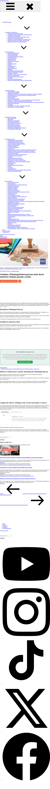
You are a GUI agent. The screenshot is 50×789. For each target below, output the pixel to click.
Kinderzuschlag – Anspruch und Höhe (16, 107)
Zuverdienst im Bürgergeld (13, 147)
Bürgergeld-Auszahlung (13, 54)
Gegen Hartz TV (6, 232)
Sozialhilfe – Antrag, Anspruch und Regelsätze (17, 74)
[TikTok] (26, 683)
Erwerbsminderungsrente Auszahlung (15, 56)
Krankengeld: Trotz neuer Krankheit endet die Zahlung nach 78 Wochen (16, 467)
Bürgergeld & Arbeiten (10, 139)
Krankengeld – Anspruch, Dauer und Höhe (17, 160)
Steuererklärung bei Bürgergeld (14, 225)
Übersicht (10, 62)
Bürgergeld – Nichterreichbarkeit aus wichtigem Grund (19, 39)
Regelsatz (10, 65)
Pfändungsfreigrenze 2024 (13, 219)
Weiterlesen (2, 462)
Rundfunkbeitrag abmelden (13, 202)
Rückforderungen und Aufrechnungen (16, 76)
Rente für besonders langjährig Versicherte (16, 143)
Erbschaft (10, 223)
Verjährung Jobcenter (12, 57)
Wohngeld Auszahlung (12, 188)
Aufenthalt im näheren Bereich (14, 35)
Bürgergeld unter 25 (12, 66)
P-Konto (9, 217)
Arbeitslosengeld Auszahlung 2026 (15, 141)
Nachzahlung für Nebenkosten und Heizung (17, 127)
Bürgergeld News (3, 236)
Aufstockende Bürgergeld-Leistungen (15, 165)
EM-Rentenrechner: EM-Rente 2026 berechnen (17, 227)
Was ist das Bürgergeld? (13, 55)
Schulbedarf (10, 104)
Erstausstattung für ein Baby (13, 91)
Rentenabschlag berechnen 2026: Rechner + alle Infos (19, 214)
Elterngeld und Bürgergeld (13, 103)
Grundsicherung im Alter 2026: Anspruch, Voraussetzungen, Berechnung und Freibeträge (26, 201)
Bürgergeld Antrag (11, 60)
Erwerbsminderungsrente (13, 153)
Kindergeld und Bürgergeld (13, 98)
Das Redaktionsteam (7, 528)
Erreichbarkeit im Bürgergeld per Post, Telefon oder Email (20, 34)
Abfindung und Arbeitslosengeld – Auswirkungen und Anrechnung (21, 152)
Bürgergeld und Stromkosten (14, 120)
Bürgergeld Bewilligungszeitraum (15, 79)
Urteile (1, 235)
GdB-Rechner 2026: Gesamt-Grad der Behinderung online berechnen (22, 221)
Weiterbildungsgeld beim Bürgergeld (15, 140)
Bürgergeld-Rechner (12, 59)
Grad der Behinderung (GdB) (14, 195)
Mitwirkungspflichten (12, 197)
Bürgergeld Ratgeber (7, 22)
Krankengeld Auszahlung (13, 187)
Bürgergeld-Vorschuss (12, 68)
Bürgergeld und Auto (12, 222)
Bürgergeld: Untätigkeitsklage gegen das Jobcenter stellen (20, 80)
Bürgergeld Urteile (6, 230)
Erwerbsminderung (12, 168)
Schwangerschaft (11, 97)
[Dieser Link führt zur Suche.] (7, 234)
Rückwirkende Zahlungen (13, 204)
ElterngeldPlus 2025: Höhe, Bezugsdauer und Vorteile (19, 105)
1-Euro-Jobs (10, 167)
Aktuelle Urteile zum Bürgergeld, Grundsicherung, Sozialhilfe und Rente (20, 267)
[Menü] (20, 6)
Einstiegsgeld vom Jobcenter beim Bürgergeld (17, 154)
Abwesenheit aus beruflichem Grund (15, 38)
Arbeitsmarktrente (11, 194)
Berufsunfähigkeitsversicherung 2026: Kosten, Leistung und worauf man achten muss (25, 220)
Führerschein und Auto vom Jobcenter (16, 159)
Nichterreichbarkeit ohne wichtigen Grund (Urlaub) (18, 40)
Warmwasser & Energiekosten (14, 125)
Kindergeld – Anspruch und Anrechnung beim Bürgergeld (20, 101)
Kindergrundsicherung (12, 96)
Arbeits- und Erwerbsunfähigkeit (14, 171)
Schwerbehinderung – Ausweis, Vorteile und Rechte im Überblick (21, 228)
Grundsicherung (11, 67)
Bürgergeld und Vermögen (13, 61)
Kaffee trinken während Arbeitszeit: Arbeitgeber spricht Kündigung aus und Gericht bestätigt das (21, 457)
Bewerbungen (11, 164)
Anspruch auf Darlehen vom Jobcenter (16, 200)
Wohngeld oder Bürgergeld (13, 121)
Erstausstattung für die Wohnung (14, 123)
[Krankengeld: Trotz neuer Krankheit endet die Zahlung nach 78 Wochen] (15, 464)
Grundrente (10, 78)
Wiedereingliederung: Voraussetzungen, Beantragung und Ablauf (21, 151)
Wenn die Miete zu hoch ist (13, 124)
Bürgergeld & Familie (9, 90)
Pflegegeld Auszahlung (12, 193)
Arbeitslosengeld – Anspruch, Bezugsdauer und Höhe (19, 161)
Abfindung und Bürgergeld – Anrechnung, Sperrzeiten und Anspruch (22, 149)
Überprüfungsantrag (12, 206)
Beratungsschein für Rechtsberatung (15, 208)
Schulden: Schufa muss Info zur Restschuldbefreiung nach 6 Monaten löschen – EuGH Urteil (20, 368)
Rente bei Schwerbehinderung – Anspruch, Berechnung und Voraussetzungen (24, 99)
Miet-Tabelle (10, 119)
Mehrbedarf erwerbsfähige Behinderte (15, 70)
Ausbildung (10, 156)
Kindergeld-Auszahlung (13, 189)
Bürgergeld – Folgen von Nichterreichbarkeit (17, 41)
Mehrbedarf (10, 69)
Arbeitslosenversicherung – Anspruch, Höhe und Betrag (19, 169)
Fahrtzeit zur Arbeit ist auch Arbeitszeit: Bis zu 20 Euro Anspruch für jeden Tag (17, 478)
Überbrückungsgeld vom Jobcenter (15, 155)
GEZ (9, 213)
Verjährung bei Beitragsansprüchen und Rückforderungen (20, 210)
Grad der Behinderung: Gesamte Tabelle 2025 (17, 196)
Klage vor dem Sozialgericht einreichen (16, 207)
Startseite (2, 267)
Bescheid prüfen (3, 237)
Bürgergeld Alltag (9, 181)
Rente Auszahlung (11, 183)
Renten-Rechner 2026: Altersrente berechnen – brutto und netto (21, 215)
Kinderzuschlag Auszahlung (13, 92)
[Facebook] (26, 780)
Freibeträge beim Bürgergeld (14, 145)
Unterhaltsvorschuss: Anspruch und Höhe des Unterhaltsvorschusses (22, 95)
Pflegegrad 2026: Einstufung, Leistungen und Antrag (19, 191)
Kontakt (4, 524)
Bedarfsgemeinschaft (12, 63)
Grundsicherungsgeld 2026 (13, 53)
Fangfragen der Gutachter (13, 182)
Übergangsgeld (11, 148)
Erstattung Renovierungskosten (14, 126)
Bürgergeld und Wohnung (10, 117)
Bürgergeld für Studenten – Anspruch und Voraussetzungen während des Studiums (25, 94)
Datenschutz (5, 526)
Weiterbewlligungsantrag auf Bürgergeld (16, 203)
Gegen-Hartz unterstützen (25, 362)
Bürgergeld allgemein (9, 51)
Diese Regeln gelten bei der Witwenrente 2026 (17, 184)
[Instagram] (26, 635)
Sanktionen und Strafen (12, 73)
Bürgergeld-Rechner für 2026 (14, 226)
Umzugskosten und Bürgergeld (14, 129)
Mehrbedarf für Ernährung (13, 212)
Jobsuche (10, 166)
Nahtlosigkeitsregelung (12, 146)
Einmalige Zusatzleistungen (13, 75)
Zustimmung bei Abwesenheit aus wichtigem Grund (18, 37)
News (4, 229)
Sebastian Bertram (15, 271)
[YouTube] (26, 587)
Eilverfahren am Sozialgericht (14, 190)
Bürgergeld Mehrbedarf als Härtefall (15, 72)
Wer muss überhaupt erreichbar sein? (15, 33)
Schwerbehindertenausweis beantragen (16, 142)
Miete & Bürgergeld (12, 118)
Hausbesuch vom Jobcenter (13, 209)
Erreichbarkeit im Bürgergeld (11, 32)
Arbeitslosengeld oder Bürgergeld (15, 158)
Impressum (5, 527)
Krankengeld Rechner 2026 (13, 186)
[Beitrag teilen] (19, 281)
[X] (26, 732)
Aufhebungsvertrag (12, 162)
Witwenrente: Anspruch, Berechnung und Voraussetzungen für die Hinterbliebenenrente (26, 102)
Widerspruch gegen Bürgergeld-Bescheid (16, 199)
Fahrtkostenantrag (11, 216)
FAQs (4, 523)
